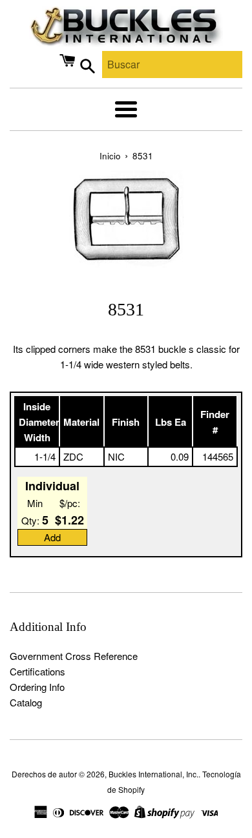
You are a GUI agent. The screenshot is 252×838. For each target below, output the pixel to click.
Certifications (37, 671)
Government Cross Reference (74, 656)
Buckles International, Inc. (153, 773)
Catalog (26, 702)
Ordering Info (37, 686)
